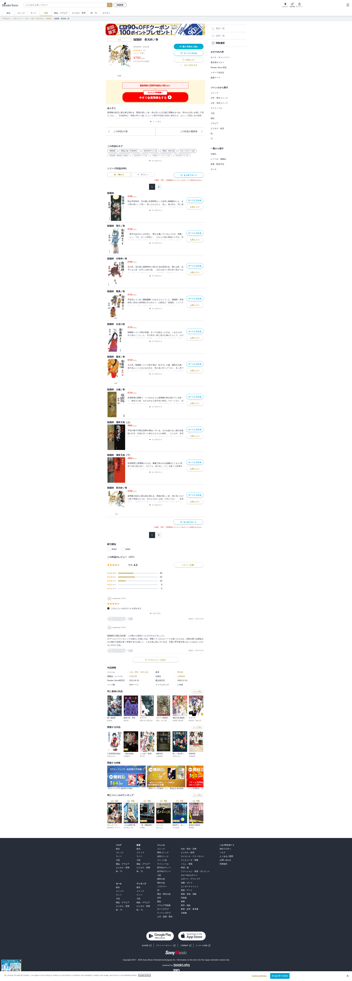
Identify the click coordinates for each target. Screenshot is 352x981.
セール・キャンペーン (220, 57)
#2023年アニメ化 (150, 151)
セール (213, 169)
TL (212, 139)
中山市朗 (176, 828)
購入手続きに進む (190, 46)
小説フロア (17, 19)
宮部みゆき (111, 756)
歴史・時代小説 (37, 19)
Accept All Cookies (280, 976)
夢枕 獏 (142, 721)
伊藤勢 (175, 721)
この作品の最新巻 (188, 131)
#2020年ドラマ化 (140, 156)
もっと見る (157, 122)
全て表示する (157, 161)
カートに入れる (190, 53)
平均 (130, 565)
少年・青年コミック (219, 98)
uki (132, 828)
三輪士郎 (198, 721)
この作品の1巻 (120, 131)
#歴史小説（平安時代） (129, 151)
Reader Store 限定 (219, 67)
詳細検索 (120, 5)
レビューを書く (139, 53)
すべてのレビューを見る (155, 660)
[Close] (348, 976)
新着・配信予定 (217, 164)
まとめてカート (190, 175)
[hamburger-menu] (348, 5)
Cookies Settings (259, 976)
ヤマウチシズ (120, 828)
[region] (176, 976)
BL (212, 133)
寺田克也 (149, 721)
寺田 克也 (168, 721)
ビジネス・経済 (217, 128)
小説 (26, 19)
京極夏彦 (127, 756)
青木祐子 (127, 828)
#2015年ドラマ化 (182, 156)
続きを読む (157, 613)
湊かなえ (159, 828)
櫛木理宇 (110, 828)
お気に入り (190, 60)
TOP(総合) (6, 19)
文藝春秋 (181, 676)
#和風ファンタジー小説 (161, 156)
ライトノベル (216, 108)
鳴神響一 (192, 828)
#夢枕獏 (112, 151)
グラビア (214, 123)
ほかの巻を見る (190, 65)
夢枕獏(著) (137, 47)
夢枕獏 (114, 549)
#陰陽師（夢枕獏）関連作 (119, 156)
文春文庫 (146, 47)
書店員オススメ (217, 62)
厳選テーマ (215, 78)
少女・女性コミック (219, 103)
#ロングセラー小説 (187, 151)
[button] (203, 945)
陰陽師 (48, 19)
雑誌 (213, 118)
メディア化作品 (217, 72)
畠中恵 (142, 756)
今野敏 (142, 828)
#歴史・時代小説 (168, 151)
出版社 (213, 154)
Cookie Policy (144, 975)
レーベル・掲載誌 (218, 159)
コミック (214, 93)
